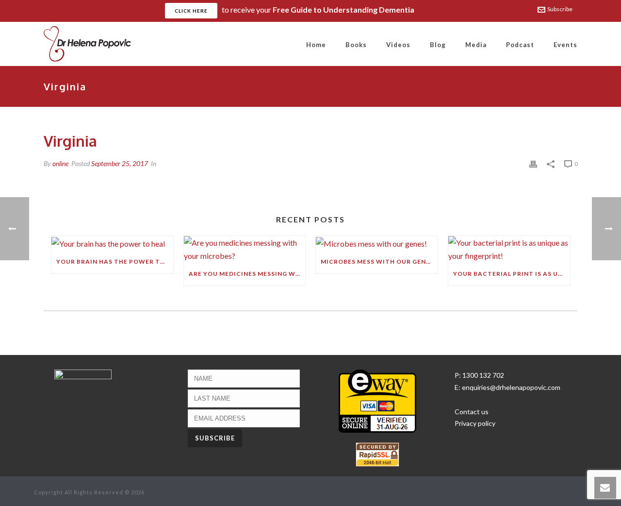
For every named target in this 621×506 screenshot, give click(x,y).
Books (356, 45)
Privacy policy (475, 423)
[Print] (533, 163)
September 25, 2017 (119, 163)
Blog (438, 45)
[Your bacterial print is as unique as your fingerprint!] (509, 249)
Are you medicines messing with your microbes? (247, 273)
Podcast (520, 45)
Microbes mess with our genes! (378, 261)
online (60, 163)
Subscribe (559, 9)
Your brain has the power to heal (114, 261)
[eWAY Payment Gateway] (377, 400)
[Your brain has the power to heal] (112, 243)
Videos (398, 45)
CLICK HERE (191, 11)
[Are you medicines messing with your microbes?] (245, 249)
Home (316, 45)
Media (476, 45)
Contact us (472, 411)
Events (565, 45)
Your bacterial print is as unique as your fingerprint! (511, 273)
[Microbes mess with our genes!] (377, 243)
